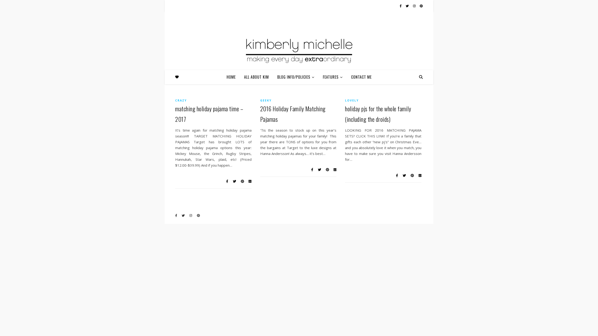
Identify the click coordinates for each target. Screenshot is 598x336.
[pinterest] (421, 6)
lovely (352, 100)
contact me (361, 77)
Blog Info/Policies (293, 77)
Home (231, 77)
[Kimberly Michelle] (299, 50)
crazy (181, 100)
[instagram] (414, 6)
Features (330, 77)
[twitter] (407, 6)
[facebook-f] (401, 6)
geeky (266, 100)
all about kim (256, 77)
